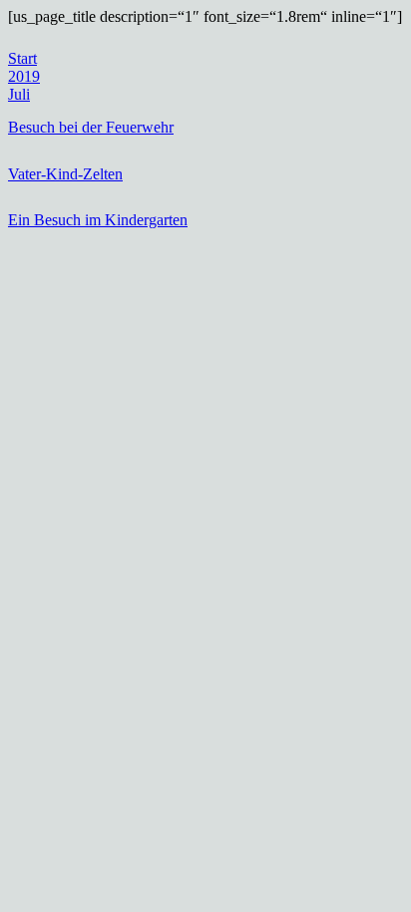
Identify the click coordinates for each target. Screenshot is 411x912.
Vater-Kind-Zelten (65, 173)
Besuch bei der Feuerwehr (91, 127)
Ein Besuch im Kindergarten (98, 219)
